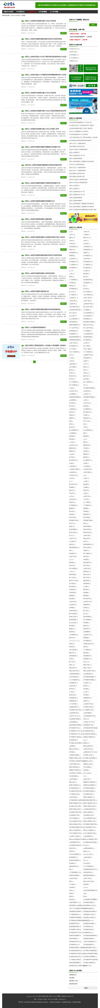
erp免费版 (72, 746)
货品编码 (72, 487)
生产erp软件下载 (88, 328)
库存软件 (72, 689)
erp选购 (86, 463)
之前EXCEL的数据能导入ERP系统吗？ (79, 131)
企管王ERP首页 (8, 11)
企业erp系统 (73, 313)
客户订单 (72, 662)
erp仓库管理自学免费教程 (91, 899)
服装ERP (72, 237)
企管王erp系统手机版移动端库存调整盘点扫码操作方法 (42, 147)
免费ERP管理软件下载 (89, 821)
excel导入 (72, 571)
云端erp (72, 890)
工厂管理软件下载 (88, 710)
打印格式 (86, 607)
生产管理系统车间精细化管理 (77, 920)
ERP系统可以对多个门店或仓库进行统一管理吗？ (82, 125)
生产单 (71, 355)
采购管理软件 (87, 698)
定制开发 (72, 502)
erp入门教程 (87, 502)
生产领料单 (73, 583)
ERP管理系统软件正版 (76, 956)
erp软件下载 (87, 301)
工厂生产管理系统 (88, 866)
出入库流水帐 (73, 622)
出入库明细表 (87, 619)
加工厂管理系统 (74, 385)
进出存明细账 (73, 529)
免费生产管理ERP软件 (75, 809)
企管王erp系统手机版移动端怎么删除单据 (38, 219)
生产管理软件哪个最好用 (76, 953)
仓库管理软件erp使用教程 (76, 905)
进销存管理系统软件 (75, 926)
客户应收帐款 (73, 613)
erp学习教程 (73, 367)
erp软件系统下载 (88, 749)
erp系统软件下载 (88, 704)
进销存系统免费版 (74, 875)
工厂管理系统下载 (74, 794)
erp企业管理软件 (74, 319)
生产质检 (72, 457)
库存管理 (86, 884)
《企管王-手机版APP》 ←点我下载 (78, 39)
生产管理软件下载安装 (75, 737)
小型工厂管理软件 (74, 352)
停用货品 (72, 646)
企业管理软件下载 (74, 815)
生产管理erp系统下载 (75, 806)
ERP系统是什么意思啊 (75, 773)
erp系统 (86, 231)
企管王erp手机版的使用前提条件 (35, 327)
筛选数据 (86, 508)
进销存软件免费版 (75, 860)
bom (71, 270)
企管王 (86, 719)
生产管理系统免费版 (89, 677)
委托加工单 (73, 376)
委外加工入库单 (74, 580)
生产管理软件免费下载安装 (91, 728)
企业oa (85, 860)
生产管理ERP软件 (88, 707)
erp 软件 (86, 692)
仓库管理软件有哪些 (89, 923)
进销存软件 (87, 418)
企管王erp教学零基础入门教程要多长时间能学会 (81, 161)
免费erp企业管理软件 (89, 830)
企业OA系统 (87, 773)
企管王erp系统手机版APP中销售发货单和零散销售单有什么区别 (45, 75)
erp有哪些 (86, 234)
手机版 (72, 643)
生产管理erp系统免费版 (90, 758)
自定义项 (72, 565)
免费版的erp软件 (88, 761)
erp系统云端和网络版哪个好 (91, 890)
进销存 (72, 526)
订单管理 (86, 695)
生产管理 (72, 282)
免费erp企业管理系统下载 (76, 839)
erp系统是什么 (73, 298)
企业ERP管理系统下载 (89, 818)
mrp (85, 475)
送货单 (85, 646)
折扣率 (85, 541)
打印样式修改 (73, 610)
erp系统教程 (73, 394)
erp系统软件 (73, 258)
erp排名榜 (86, 243)
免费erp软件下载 (88, 325)
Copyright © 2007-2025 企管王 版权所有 (36, 996)
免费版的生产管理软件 (90, 785)
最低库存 (86, 625)
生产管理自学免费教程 (90, 956)
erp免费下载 (73, 304)
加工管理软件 (73, 267)
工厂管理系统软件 (75, 914)
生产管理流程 (87, 340)
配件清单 (86, 589)
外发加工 (72, 373)
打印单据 (72, 752)
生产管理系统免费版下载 (76, 827)
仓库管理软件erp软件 (89, 914)
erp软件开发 (87, 403)
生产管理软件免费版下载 (90, 824)
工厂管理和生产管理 (75, 959)
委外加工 (86, 367)
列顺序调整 (73, 574)
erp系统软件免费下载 (75, 310)
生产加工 (86, 845)
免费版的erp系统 (88, 764)
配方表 (85, 276)
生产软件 (86, 288)
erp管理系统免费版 (74, 674)
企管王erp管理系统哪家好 (75, 158)
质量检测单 (73, 448)
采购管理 (86, 637)
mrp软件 (86, 478)
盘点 (85, 285)
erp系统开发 (73, 499)
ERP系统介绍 (74, 49)
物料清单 (86, 273)
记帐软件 (86, 701)
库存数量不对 (87, 659)
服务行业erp (87, 237)
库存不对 (72, 523)
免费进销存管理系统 (89, 875)
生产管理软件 (87, 255)
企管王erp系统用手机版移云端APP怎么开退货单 (40, 21)
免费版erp (86, 743)
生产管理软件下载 (75, 728)
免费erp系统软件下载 (89, 671)
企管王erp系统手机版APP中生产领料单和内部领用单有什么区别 (45, 56)
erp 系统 (72, 692)
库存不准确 (87, 517)
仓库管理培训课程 (89, 938)
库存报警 (86, 622)
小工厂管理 (73, 349)
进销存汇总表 (73, 616)
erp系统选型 (73, 466)
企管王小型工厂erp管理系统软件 (77, 143)
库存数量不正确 (74, 520)
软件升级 (72, 511)
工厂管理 (72, 884)
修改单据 (72, 439)
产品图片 (86, 415)
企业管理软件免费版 (75, 719)
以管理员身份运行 (88, 643)
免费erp (72, 665)
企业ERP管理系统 (74, 818)
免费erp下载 (87, 668)
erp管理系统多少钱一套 (90, 752)
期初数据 (86, 595)
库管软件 (72, 249)
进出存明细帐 (87, 526)
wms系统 (72, 442)
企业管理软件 (87, 282)
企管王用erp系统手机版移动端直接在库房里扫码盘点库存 (43, 165)
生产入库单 (73, 577)
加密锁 (71, 893)
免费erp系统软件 (88, 746)
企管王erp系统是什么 (74, 152)
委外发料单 (73, 586)
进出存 (85, 523)
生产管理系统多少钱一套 (76, 734)
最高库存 (72, 628)
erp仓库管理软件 (88, 836)
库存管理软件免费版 (89, 322)
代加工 (85, 370)
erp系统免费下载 (74, 713)
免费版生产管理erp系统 (76, 758)
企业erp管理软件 (88, 316)
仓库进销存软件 (88, 872)
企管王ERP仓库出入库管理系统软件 (78, 149)
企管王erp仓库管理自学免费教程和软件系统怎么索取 (82, 209)
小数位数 (86, 559)
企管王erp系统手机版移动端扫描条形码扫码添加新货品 (42, 309)
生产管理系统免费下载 (90, 800)
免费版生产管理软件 (89, 737)
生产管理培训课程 (89, 902)
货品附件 (72, 412)
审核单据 (72, 436)
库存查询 (72, 899)
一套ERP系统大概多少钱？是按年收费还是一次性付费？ (83, 137)
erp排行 (86, 240)
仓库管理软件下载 (88, 725)
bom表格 (86, 270)
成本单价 (72, 544)
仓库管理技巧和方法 (75, 941)
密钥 (85, 896)
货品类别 (72, 631)
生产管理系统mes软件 (89, 905)
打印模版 (72, 607)
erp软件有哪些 (87, 472)
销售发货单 (87, 580)
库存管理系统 (73, 322)
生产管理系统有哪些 (89, 788)
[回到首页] (19, 5)
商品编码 (86, 484)
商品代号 (72, 490)
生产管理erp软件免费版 (76, 743)
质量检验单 (87, 445)
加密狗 (71, 896)
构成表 (71, 276)
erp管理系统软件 (74, 707)
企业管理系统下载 (88, 815)
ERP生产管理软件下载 (75, 833)
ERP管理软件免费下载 (75, 812)
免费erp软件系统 (74, 749)
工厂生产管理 (54, 11)
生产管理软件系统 (88, 794)
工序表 (71, 659)
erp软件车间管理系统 (89, 941)
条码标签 (72, 427)
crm (70, 481)
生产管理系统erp (88, 926)
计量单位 (86, 550)
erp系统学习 (87, 394)
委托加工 (72, 370)
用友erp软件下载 (88, 307)
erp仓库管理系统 (88, 334)
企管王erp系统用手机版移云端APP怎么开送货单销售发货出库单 (45, 111)
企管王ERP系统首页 (15, 15)
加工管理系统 (87, 267)
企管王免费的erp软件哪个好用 (77, 146)
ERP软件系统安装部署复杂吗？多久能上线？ (80, 122)
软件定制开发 (87, 412)
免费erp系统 (87, 665)
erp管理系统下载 (88, 304)
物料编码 (72, 562)
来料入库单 (87, 577)
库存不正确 (73, 517)
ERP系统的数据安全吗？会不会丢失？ (79, 134)
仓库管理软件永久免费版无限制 (78, 965)
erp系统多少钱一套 (89, 722)
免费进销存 (87, 604)
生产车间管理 (87, 291)
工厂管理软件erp (88, 920)
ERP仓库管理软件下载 (89, 827)
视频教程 (72, 255)
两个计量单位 (87, 553)
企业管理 (72, 887)
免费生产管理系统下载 (76, 803)
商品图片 (72, 418)
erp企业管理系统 (88, 313)
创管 (71, 881)
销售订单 (72, 652)
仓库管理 (72, 863)
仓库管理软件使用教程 (75, 917)
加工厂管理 (87, 346)
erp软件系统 (87, 258)
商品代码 (86, 490)
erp (71, 231)
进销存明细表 (73, 619)
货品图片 (72, 415)
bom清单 (86, 586)
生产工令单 (87, 421)
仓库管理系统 (87, 249)
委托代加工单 (73, 484)
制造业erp (86, 851)
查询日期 (86, 652)
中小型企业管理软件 (75, 854)
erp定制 (86, 493)
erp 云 (85, 887)
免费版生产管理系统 (75, 770)
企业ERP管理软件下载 (75, 821)
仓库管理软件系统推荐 (75, 911)
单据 (71, 421)
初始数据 (72, 595)
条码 (85, 424)
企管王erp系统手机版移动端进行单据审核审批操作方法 (42, 183)
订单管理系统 (73, 698)
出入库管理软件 (74, 430)
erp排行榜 (72, 243)
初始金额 (72, 598)
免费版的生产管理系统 (90, 782)
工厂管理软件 (73, 264)
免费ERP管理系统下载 (75, 824)
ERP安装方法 (20, 11)
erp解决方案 (87, 535)
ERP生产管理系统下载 (89, 833)
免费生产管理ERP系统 (89, 806)
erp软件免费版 (87, 713)
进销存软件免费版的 (75, 935)
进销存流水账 (87, 532)
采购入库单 (87, 574)
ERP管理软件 (87, 246)
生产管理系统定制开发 (75, 950)
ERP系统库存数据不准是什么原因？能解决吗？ (81, 128)
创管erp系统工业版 (89, 881)
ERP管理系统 (73, 246)
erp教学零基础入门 (75, 902)
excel (71, 559)
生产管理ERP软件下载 (76, 710)
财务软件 (86, 686)
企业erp (86, 662)
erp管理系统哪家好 (89, 848)
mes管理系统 (73, 472)
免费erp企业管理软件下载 (90, 839)
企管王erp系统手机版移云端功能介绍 (37, 291)
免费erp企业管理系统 (75, 830)
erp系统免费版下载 (74, 842)
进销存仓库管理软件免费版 (91, 953)
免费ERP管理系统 (74, 767)
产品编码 (86, 487)
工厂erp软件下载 (74, 328)
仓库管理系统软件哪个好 (90, 869)
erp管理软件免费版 (74, 755)
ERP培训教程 (43, 11)
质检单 (85, 442)
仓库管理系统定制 (88, 908)
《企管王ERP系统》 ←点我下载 (77, 33)
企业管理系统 (73, 740)
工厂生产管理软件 (74, 680)
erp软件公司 (73, 538)
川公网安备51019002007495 (66, 996)
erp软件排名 (73, 686)
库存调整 (86, 689)
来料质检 (86, 451)
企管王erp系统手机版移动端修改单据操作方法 (40, 201)
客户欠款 (86, 610)
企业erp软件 (73, 316)
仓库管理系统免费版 (75, 340)
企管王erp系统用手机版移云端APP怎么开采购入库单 (42, 129)
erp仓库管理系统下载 (89, 716)
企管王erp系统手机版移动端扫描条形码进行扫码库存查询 (43, 39)
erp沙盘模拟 (87, 310)
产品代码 (72, 493)
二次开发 (86, 499)
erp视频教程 (87, 631)
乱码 (71, 550)
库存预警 (72, 625)
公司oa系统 (87, 863)
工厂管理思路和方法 (75, 872)
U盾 (85, 893)
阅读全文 (63, 33)
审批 (85, 433)
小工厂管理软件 (74, 382)
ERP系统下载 (31, 11)
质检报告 (86, 457)
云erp (85, 740)
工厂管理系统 (87, 264)
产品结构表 (73, 589)
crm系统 (86, 481)
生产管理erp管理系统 (89, 962)
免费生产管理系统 (75, 785)
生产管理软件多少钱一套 (76, 731)
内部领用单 (87, 583)
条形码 (71, 424)
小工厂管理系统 (88, 352)
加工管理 (86, 379)
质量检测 (72, 451)
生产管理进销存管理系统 (90, 935)
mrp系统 (72, 478)
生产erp (72, 535)
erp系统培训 (87, 391)
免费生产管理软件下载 (90, 803)
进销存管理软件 (88, 544)
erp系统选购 (87, 466)
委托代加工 (87, 376)
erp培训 (72, 361)
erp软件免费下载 (74, 307)
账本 (71, 869)
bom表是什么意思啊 (75, 836)
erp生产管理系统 (88, 295)
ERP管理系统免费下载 (89, 809)
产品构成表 (73, 592)
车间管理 (86, 770)
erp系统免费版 (73, 722)
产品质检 (86, 448)
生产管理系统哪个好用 (90, 947)
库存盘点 (72, 285)
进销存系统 (73, 695)
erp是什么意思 (87, 298)
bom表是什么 (87, 683)
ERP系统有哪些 (74, 776)
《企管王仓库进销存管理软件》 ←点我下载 (80, 36)
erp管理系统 (73, 409)
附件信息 (86, 556)
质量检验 (86, 454)
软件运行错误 (87, 547)
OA (85, 776)
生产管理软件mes (74, 944)
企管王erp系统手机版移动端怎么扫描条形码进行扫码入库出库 (45, 237)
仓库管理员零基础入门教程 (77, 947)
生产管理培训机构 (88, 929)
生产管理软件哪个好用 (76, 932)
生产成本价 (73, 403)
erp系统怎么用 (73, 391)
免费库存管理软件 (74, 325)
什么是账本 (73, 541)
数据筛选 (72, 508)
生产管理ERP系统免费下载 (77, 761)
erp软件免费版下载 (74, 764)
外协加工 (86, 373)
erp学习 (86, 364)
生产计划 (72, 291)
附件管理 (86, 406)
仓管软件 (86, 252)
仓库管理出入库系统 (89, 917)
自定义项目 (87, 565)
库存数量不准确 (88, 520)
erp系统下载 (73, 301)
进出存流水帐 (87, 529)
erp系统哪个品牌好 (74, 469)
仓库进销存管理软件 (75, 337)
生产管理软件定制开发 (75, 845)
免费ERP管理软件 (88, 812)
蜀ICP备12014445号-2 (39, 1005)
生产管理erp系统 (88, 755)
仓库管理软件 (73, 252)
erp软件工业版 (87, 878)
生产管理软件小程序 (75, 929)
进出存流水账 (73, 532)
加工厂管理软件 (88, 382)
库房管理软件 (73, 857)
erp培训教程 (73, 634)
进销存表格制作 (74, 938)
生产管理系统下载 (89, 731)
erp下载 (72, 358)
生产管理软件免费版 (89, 680)
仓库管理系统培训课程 (90, 911)
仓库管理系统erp (88, 932)
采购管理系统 (73, 701)
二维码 (85, 427)
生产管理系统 (87, 261)
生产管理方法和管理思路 (90, 950)
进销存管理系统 (74, 547)
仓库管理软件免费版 (89, 397)
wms (85, 439)
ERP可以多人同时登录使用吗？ (77, 164)
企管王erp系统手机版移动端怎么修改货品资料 (40, 273)
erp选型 (72, 463)
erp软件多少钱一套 (74, 716)
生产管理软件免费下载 (76, 791)
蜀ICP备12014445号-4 (50, 1005)
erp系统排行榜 (87, 469)
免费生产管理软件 (89, 797)
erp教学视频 (73, 364)
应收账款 (72, 514)
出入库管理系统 (88, 430)
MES (85, 385)
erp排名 (72, 240)
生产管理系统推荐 (89, 944)
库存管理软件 (87, 319)
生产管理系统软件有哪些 (90, 842)
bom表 (72, 273)
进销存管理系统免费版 (75, 725)
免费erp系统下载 (74, 671)
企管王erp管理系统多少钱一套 (77, 155)
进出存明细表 (87, 616)
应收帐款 (86, 511)
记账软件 (72, 851)
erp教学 (86, 361)
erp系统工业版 (73, 878)
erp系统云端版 (87, 857)
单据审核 (86, 436)
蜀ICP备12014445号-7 (61, 1005)
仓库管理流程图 (88, 279)
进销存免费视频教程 (75, 962)
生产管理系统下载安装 (90, 734)
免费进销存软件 (74, 866)
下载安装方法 (73, 61)
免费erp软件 (87, 538)
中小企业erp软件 (88, 854)
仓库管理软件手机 (74, 923)
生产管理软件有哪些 (89, 791)
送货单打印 (73, 848)
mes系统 (86, 343)
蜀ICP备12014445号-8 (52, 996)
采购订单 (72, 637)
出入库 (85, 613)
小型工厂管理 (87, 349)
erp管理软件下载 (88, 355)
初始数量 (86, 592)
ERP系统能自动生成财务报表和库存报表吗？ (80, 140)
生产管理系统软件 (75, 788)
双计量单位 (73, 553)
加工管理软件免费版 (89, 388)
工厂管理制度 (73, 279)
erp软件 (72, 234)
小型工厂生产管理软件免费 (77, 908)
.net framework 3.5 (74, 640)
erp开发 (72, 496)
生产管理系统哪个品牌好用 (77, 800)
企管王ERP (87, 965)
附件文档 (72, 406)
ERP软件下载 (73, 52)
